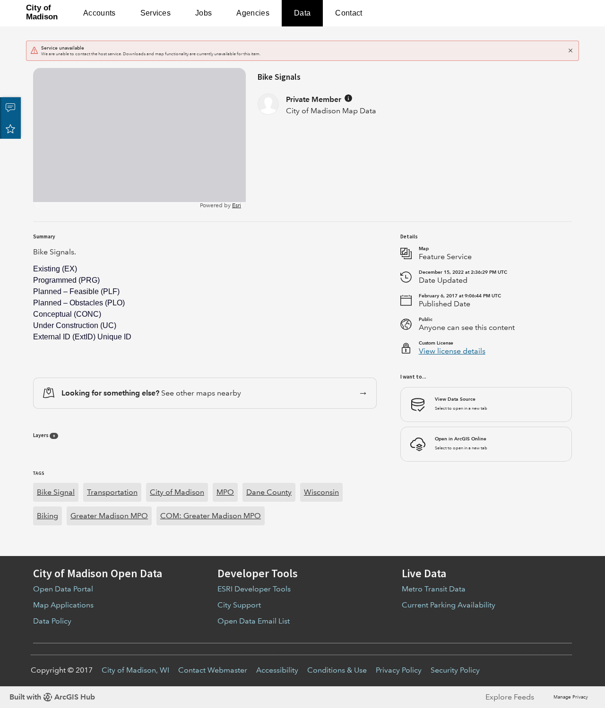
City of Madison (177, 492)
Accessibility (277, 670)
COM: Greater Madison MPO (210, 515)
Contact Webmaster (212, 670)
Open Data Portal (63, 588)
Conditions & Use (337, 670)
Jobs (203, 13)
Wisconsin (321, 492)
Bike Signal (56, 492)
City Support (239, 604)
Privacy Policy (399, 670)
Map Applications (63, 604)
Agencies (252, 13)
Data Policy (52, 620)
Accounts (99, 13)
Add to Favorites (10, 128)
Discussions (10, 107)
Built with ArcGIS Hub (52, 696)
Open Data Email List (253, 620)
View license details (452, 350)
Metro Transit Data (434, 588)
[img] (348, 98)
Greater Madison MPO (109, 515)
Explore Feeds (509, 696)
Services (155, 13)
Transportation (112, 492)
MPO (225, 492)
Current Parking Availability (448, 604)
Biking (47, 515)
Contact (348, 13)
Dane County (269, 492)
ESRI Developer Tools (254, 588)
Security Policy (455, 670)
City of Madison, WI (135, 670)
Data (302, 13)
